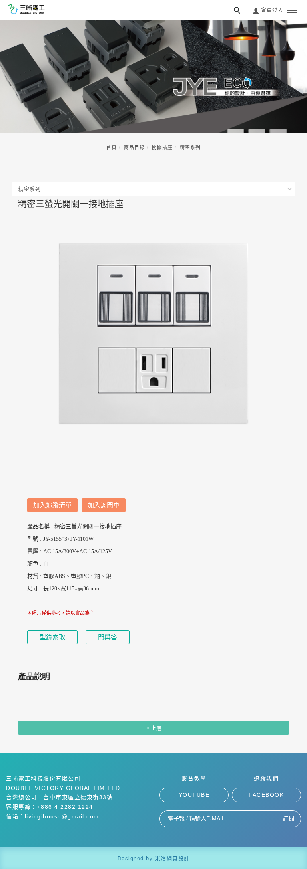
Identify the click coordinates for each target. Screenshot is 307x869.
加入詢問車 (104, 505)
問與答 (107, 637)
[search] (238, 11)
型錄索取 (52, 637)
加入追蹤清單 (52, 505)
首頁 (111, 147)
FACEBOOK (266, 795)
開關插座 (162, 147)
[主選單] (292, 11)
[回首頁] (26, 9)
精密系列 (190, 147)
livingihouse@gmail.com (62, 816)
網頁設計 (178, 858)
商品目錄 (134, 147)
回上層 (153, 728)
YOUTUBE (194, 795)
